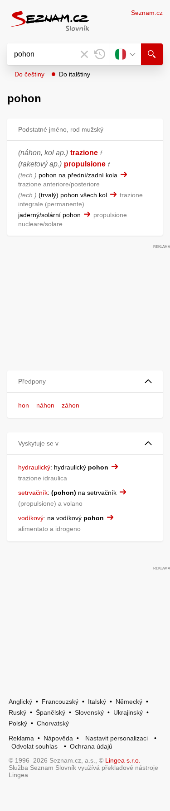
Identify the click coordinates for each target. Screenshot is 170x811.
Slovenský (89, 712)
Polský (18, 723)
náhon (45, 405)
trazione (84, 153)
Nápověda (58, 738)
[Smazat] (84, 54)
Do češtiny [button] (29, 74)
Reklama (21, 738)
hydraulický (34, 467)
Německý (129, 701)
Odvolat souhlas (34, 746)
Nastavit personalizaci (116, 738)
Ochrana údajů (91, 746)
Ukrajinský (128, 712)
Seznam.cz (147, 12)
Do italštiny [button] (74, 74)
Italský (97, 701)
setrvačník (33, 492)
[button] (85, 381)
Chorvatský (53, 723)
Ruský (17, 712)
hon (23, 405)
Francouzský (60, 701)
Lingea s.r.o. (123, 760)
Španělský (50, 712)
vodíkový (31, 518)
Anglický (20, 701)
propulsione (85, 164)
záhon (70, 405)
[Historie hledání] (100, 54)
